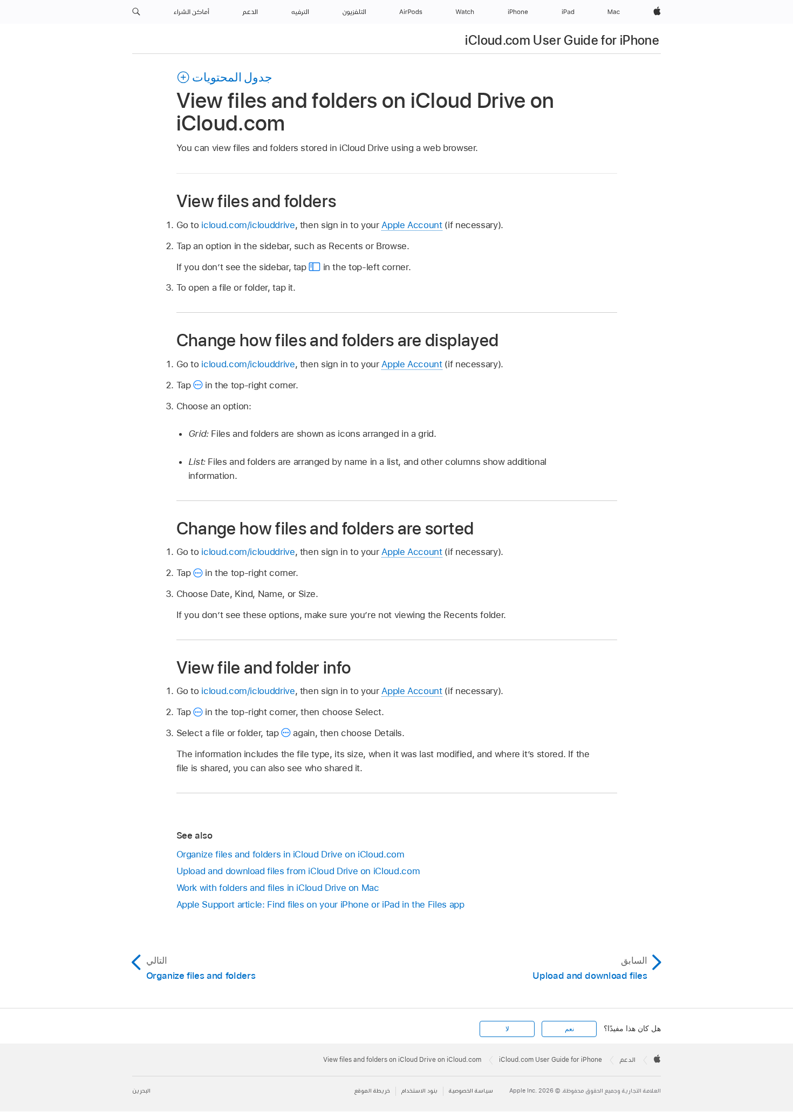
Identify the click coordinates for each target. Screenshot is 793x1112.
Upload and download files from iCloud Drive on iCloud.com (298, 871)
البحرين (141, 1091)
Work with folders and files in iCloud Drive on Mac (277, 887)
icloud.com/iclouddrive (248, 224)
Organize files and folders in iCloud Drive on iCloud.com (290, 854)
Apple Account (411, 224)
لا (507, 1029)
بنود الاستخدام (419, 1091)
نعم (569, 1029)
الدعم (627, 1059)
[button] (136, 12)
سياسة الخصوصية (471, 1091)
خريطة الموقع (372, 1091)
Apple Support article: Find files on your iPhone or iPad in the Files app (320, 904)
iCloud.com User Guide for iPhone (562, 40)
